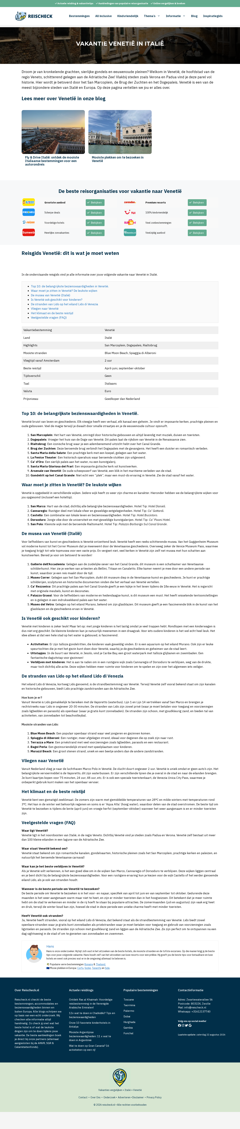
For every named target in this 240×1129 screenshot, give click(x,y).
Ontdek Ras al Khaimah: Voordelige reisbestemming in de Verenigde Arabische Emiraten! (90, 1003)
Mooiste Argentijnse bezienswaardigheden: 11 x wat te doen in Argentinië (90, 1036)
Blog (194, 16)
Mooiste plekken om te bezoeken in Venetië (118, 159)
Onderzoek (109, 1097)
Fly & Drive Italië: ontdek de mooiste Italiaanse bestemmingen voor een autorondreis (52, 160)
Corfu (80, 968)
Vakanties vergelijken (110, 1090)
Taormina (129, 1005)
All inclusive (103, 16)
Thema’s (149, 16)
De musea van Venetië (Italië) (50, 295)
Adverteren (124, 1097)
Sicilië (88, 968)
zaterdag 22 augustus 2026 (210, 1034)
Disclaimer (138, 1097)
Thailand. (101, 964)
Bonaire (89, 964)
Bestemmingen (79, 16)
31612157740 (201, 1011)
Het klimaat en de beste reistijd (52, 313)
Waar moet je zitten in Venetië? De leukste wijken (64, 291)
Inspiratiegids (213, 16)
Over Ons (95, 1097)
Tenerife (96, 968)
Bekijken (96, 202)
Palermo (129, 1010)
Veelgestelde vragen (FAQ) (49, 317)
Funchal (128, 1033)
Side (107, 968)
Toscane (129, 999)
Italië (128, 1090)
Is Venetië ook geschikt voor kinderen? (56, 300)
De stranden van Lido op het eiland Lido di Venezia (64, 304)
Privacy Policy (154, 1097)
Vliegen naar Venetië (45, 309)
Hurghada (129, 1022)
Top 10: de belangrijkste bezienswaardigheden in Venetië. (70, 286)
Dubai (127, 1016)
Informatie (173, 16)
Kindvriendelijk (127, 16)
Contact (83, 1097)
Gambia (128, 1027)
